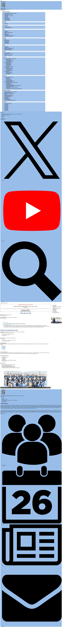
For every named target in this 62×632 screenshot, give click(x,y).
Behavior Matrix (7, 18)
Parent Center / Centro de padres (9, 15)
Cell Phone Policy (7, 19)
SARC (5, 33)
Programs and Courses (8, 62)
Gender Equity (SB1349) (8, 49)
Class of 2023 (6, 108)
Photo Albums (6, 34)
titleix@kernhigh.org (18, 411)
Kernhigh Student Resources (8, 95)
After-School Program (7, 99)
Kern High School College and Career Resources (8, 364)
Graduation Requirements (9, 61)
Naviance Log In (8, 69)
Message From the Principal (8, 27)
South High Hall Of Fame (8, 103)
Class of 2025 (6, 110)
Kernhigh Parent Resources (8, 96)
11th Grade (3, 348)
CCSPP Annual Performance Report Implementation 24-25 (14, 88)
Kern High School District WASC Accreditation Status (13, 85)
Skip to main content (3, 1)
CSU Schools (4, 358)
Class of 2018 (6, 107)
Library (6, 39)
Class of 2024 (6, 109)
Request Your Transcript (9, 68)
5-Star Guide (6, 16)
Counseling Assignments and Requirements (10, 58)
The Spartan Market (7, 17)
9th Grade (3, 346)
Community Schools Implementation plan (10, 100)
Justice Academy (8, 64)
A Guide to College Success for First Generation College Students (11, 367)
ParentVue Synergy (8, 72)
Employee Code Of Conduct (8, 36)
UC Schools (3, 359)
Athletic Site (6, 46)
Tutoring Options (7, 42)
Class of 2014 (6, 104)
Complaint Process (8, 83)
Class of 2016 (6, 105)
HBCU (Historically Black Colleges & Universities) (9, 360)
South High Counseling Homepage (9, 93)
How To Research (7, 40)
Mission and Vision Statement (8, 32)
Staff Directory (7, 31)
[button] (6, 11)
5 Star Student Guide (9, 70)
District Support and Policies (8, 81)
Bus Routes (7, 78)
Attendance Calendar (9, 80)
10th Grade (3, 347)
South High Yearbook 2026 (8, 55)
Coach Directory (7, 47)
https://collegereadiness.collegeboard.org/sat (32, 353)
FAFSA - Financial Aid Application (6, 365)
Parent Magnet (6, 14)
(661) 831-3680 (16, 395)
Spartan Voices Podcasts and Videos (9, 35)
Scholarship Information (9, 67)
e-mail (5, 315)
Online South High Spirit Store (9, 53)
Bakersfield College (4, 357)
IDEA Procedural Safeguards (10, 84)
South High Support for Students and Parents (11, 13)
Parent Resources (7, 71)
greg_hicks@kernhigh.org (54, 411)
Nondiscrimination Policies (9, 86)
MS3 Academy (8, 65)
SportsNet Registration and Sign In (9, 48)
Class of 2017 (6, 106)
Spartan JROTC (7, 43)
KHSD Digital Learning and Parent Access (12, 82)
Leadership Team (7, 26)
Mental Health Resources (8, 92)
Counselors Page (8, 59)
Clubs (5, 54)
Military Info (54, 309)
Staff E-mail (6, 23)
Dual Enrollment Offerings (9, 66)
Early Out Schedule (8, 79)
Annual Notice (8, 87)
